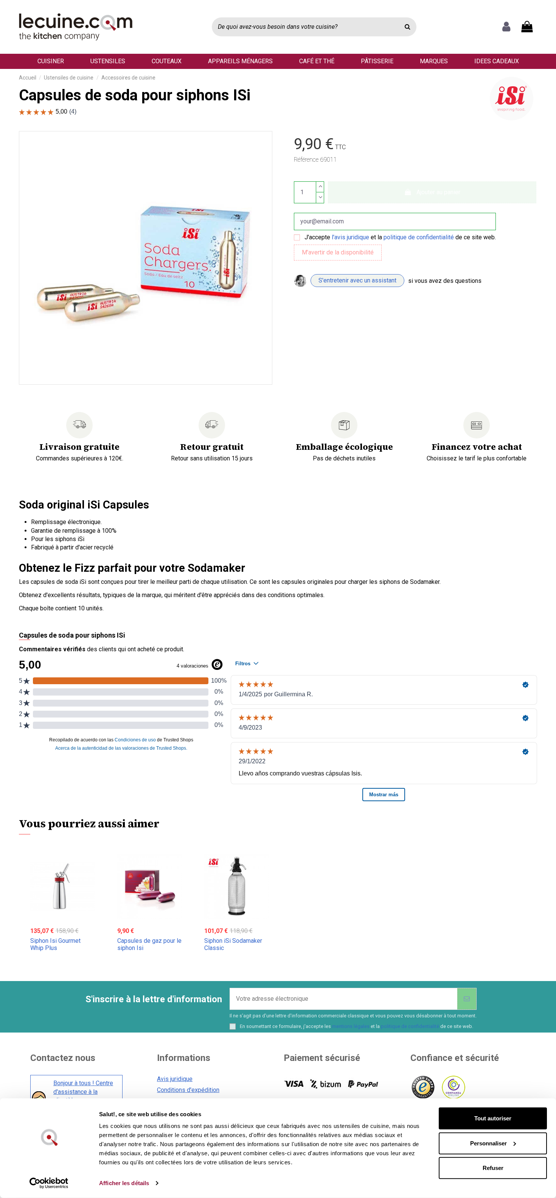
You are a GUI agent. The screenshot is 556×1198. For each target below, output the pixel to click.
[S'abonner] (466, 998)
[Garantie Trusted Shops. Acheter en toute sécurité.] (422, 1087)
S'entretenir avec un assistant (357, 280)
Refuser (493, 1168)
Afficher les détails (124, 1183)
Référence (306, 159)
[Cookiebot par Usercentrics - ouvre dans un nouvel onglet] (49, 1183)
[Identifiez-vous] (506, 27)
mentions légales (351, 1026)
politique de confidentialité (419, 237)
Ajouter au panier (438, 192)
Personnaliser (488, 1143)
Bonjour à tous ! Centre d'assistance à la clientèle (83, 1091)
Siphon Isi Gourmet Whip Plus (55, 944)
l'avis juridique (350, 237)
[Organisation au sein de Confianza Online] (453, 1087)
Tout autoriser (492, 1118)
